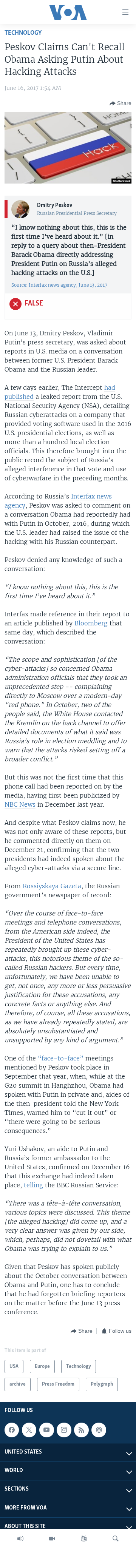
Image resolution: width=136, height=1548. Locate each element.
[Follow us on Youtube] (46, 1430)
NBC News (20, 804)
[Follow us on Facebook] (12, 1430)
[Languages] (84, 1538)
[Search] (115, 1538)
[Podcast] (98, 1430)
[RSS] (81, 1430)
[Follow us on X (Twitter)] (29, 1430)
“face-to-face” (60, 1058)
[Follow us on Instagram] (64, 1430)
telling (33, 1185)
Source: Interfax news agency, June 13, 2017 (59, 285)
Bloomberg (91, 623)
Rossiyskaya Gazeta (52, 886)
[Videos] (52, 1538)
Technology (23, 33)
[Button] (120, 103)
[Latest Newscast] (20, 1538)
